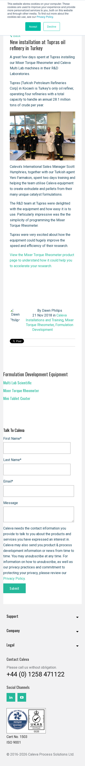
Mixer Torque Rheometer (21, 390)
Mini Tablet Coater (16, 398)
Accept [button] (33, 26)
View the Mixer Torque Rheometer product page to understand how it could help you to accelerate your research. (42, 260)
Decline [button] (51, 26)
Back (16, 36)
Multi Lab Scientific (17, 382)
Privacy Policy (45, 16)
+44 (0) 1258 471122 (36, 674)
